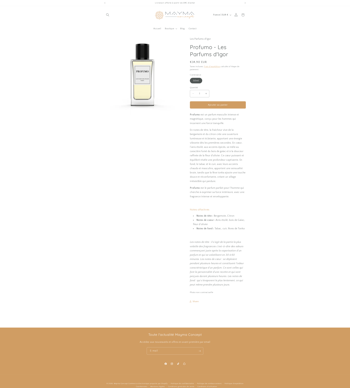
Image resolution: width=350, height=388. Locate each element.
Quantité (194, 87)
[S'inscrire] (199, 351)
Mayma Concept (121, 383)
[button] (107, 14)
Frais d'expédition (212, 66)
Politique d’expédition (234, 383)
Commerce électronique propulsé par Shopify (148, 383)
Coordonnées (141, 386)
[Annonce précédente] (105, 3)
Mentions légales (157, 386)
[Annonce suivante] (245, 3)
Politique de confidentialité (182, 383)
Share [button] (196, 301)
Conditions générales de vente (181, 386)
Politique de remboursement (209, 383)
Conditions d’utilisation (207, 386)
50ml (196, 80)
